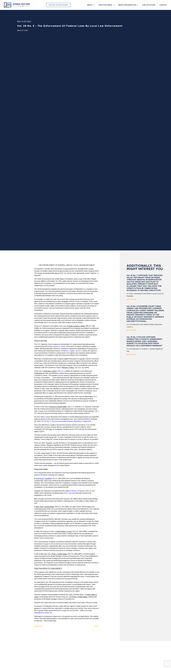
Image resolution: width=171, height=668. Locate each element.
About (90, 5)
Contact (163, 5)
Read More (131, 299)
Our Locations (148, 5)
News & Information (127, 5)
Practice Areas (105, 5)
